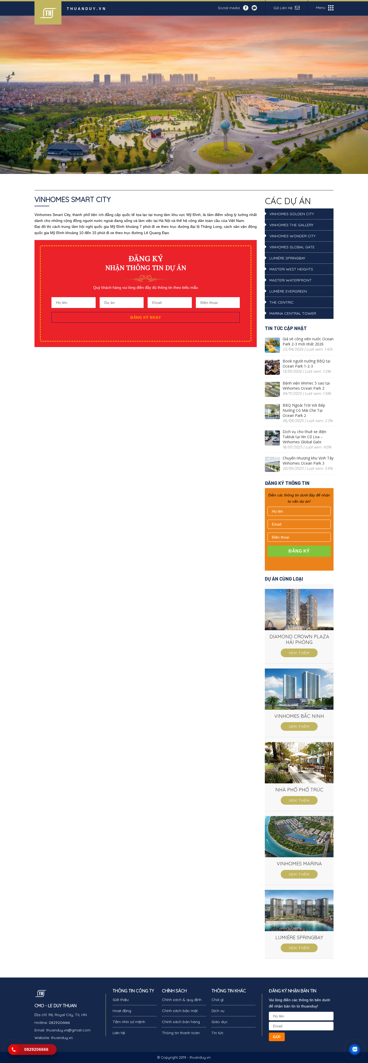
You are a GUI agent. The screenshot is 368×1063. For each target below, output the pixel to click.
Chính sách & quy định (182, 999)
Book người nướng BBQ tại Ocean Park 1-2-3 (306, 363)
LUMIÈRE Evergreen (288, 291)
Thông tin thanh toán (181, 1032)
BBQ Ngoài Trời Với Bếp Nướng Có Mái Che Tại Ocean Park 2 (304, 410)
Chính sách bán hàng (181, 1021)
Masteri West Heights (291, 269)
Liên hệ (119, 1032)
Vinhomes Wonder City (292, 236)
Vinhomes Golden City (291, 213)
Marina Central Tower (292, 313)
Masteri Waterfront (290, 280)
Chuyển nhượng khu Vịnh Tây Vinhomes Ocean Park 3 (308, 460)
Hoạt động (122, 1010)
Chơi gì (217, 999)
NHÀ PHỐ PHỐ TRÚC (299, 790)
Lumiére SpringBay (287, 258)
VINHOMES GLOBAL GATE (292, 247)
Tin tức (217, 1032)
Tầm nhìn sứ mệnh (129, 1021)
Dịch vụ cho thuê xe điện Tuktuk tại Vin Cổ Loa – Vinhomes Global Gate (304, 436)
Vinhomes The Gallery (291, 224)
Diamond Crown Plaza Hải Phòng (299, 639)
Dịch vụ (217, 1010)
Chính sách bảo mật (180, 1010)
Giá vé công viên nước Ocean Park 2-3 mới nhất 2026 (308, 341)
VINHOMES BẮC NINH (299, 716)
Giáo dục (219, 1021)
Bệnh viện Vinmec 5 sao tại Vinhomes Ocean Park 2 (306, 385)
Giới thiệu (121, 999)
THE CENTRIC (281, 302)
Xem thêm (299, 652)
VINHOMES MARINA (299, 863)
